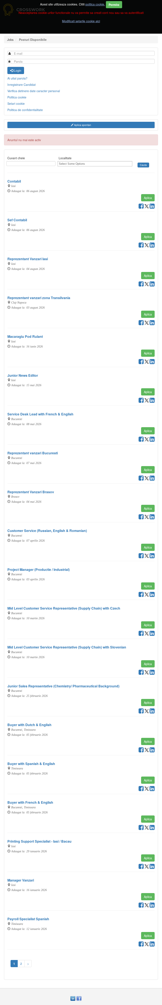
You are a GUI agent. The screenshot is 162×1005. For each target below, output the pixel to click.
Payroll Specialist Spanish (28, 918)
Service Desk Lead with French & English (40, 414)
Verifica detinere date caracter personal (33, 91)
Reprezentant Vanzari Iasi (27, 258)
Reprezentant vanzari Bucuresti (32, 453)
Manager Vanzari (20, 880)
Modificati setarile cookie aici (81, 21)
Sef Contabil (17, 219)
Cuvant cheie (16, 158)
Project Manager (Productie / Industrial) (38, 569)
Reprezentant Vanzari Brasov (30, 491)
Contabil (14, 181)
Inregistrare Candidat (21, 84)
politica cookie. (95, 4)
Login (17, 70)
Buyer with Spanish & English (31, 763)
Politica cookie (16, 97)
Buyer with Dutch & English (29, 724)
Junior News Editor (22, 375)
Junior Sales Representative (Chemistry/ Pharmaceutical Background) (63, 686)
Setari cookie (16, 103)
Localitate (65, 158)
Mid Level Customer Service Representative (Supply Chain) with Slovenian (66, 647)
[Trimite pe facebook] (141, 207)
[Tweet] (146, 207)
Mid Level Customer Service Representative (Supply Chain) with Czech (63, 608)
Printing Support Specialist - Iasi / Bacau (39, 841)
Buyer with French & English (30, 802)
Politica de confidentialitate (25, 110)
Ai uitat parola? (17, 78)
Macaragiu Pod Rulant (25, 336)
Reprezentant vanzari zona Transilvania (38, 297)
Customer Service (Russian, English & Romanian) (47, 530)
